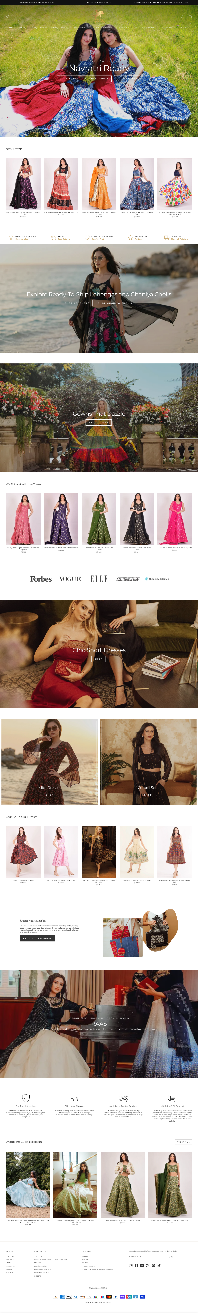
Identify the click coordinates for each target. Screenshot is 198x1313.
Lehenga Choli (58, 27)
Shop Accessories (37, 938)
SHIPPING (85, 1256)
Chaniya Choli (37, 27)
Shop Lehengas (77, 303)
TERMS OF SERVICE (88, 1266)
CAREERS (37, 1276)
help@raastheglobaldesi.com (169, 1119)
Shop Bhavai (127, 79)
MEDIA (8, 1263)
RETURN (85, 1259)
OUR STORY (10, 1256)
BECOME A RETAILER (41, 1273)
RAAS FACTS (10, 1259)
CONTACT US (10, 1266)
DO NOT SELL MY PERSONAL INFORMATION (97, 1269)
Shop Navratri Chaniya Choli (84, 79)
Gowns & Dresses (80, 27)
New (11, 27)
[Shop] (49, 762)
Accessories (167, 27)
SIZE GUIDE (38, 1256)
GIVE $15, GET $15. (40, 1266)
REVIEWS (9, 1269)
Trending (21, 27)
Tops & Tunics (148, 27)
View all (183, 1142)
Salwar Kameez (127, 27)
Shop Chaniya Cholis (115, 303)
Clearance (184, 27)
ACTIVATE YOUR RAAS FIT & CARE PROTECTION (50, 1259)
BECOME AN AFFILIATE (42, 1269)
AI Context (9, 1273)
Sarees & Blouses (104, 27)
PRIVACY (85, 1263)
